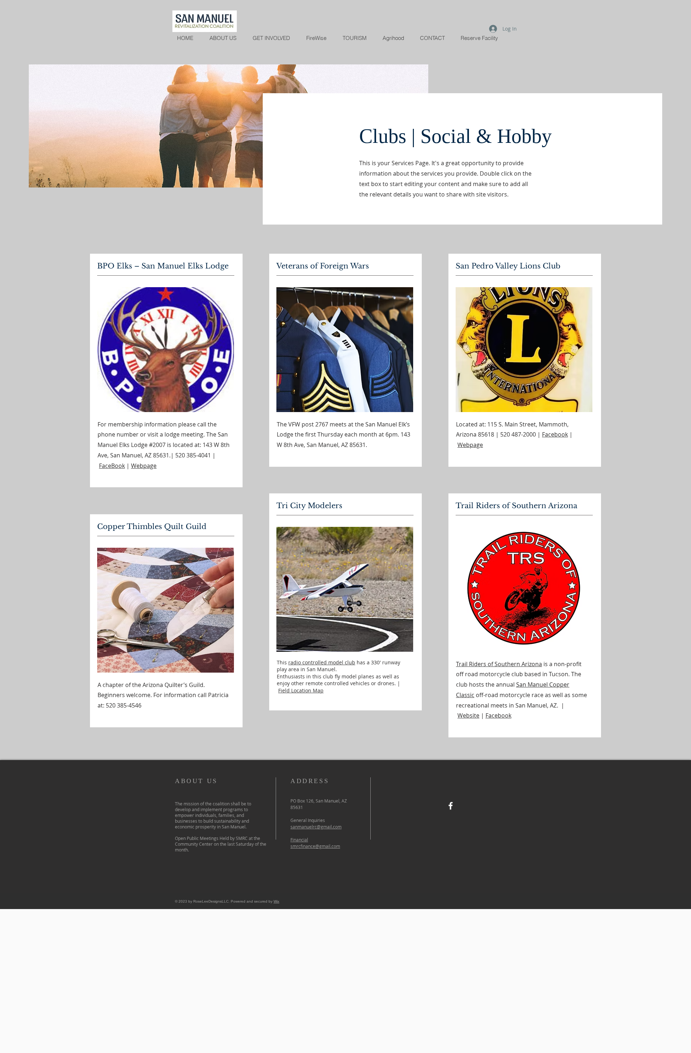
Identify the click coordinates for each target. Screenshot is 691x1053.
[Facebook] (451, 806)
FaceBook (112, 466)
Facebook (555, 434)
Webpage (144, 466)
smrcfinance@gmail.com (315, 846)
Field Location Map (301, 690)
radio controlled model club (321, 662)
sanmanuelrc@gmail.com (316, 827)
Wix (276, 901)
